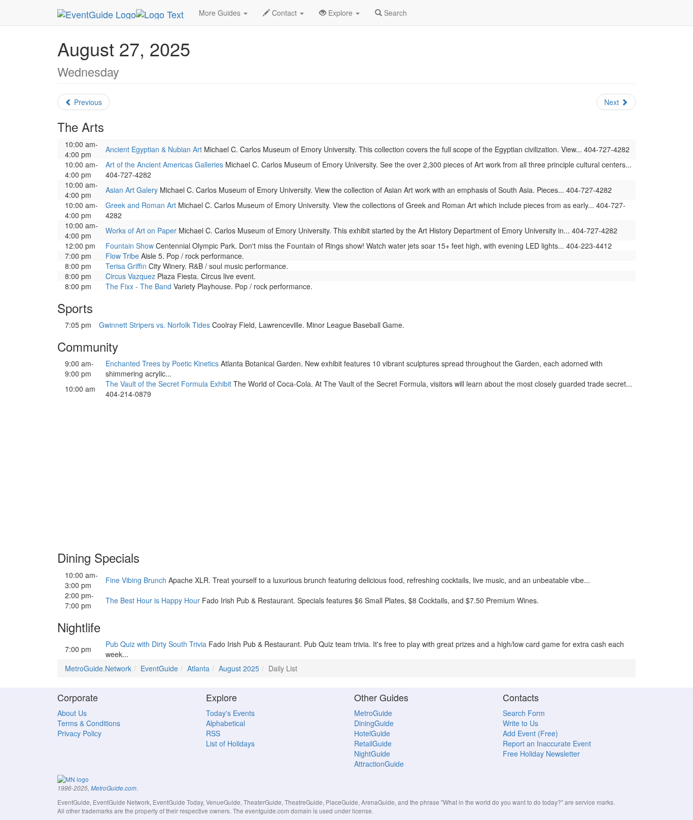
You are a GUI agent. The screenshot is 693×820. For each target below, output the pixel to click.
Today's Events (230, 713)
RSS (213, 733)
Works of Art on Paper (141, 230)
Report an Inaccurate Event (547, 743)
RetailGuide (373, 743)
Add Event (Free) (530, 733)
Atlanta (198, 668)
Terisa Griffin (126, 266)
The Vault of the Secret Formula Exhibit (168, 384)
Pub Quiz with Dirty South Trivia (156, 644)
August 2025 (239, 668)
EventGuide (159, 668)
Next (612, 102)
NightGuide (372, 753)
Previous (87, 102)
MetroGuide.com (113, 788)
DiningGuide (374, 723)
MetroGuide (373, 713)
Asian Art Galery (132, 190)
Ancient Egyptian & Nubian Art (154, 149)
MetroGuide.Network (98, 668)
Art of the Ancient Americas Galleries (164, 164)
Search (394, 13)
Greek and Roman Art (141, 205)
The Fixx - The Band (138, 286)
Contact (284, 13)
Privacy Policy (79, 733)
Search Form (524, 713)
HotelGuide (372, 733)
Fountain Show (130, 246)
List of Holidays (230, 743)
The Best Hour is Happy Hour (153, 600)
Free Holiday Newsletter (541, 753)
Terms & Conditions (88, 723)
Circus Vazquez (130, 276)
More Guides (220, 13)
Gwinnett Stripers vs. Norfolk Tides (154, 325)
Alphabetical (225, 723)
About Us (72, 713)
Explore (340, 13)
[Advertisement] (346, 470)
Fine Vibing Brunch (136, 580)
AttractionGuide (379, 764)
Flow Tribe (122, 256)
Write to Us (520, 723)
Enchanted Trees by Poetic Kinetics (162, 363)
